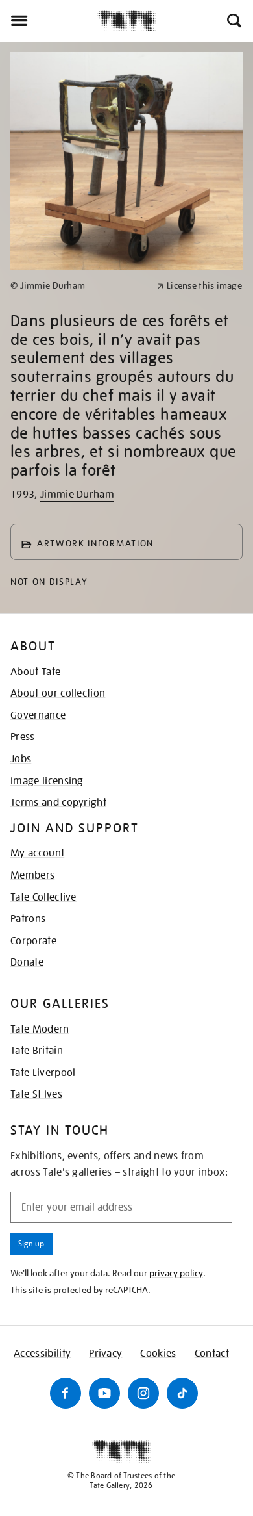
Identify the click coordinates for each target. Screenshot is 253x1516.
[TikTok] (182, 1393)
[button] (233, 20)
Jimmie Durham (77, 494)
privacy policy (176, 1273)
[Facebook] (65, 1393)
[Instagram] (143, 1393)
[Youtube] (104, 1393)
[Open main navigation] (48, 21)
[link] (78, 285)
